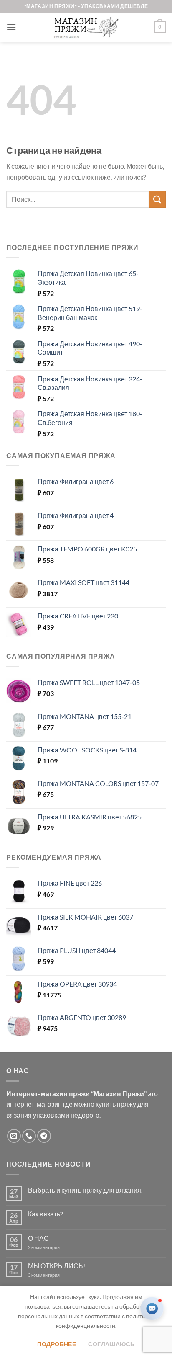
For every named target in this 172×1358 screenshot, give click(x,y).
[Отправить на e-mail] (14, 1136)
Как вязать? (45, 1214)
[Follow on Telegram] (44, 1136)
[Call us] (29, 1136)
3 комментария (59, 1275)
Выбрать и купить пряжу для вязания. (85, 1190)
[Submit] (157, 199)
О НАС (38, 1238)
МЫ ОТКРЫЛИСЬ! (56, 1266)
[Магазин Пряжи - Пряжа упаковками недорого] (86, 27)
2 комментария (51, 1247)
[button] (11, 27)
